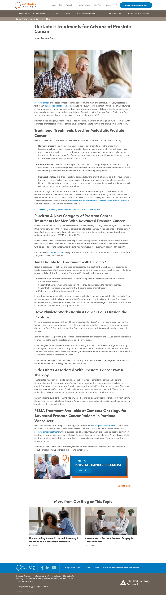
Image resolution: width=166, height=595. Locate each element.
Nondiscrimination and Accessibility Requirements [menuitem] (121, 568)
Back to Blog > (125, 485)
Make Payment (84, 5)
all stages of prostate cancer (105, 425)
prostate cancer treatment (46, 432)
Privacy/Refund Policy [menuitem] (72, 568)
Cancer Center (22, 19)
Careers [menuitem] (96, 568)
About (53, 5)
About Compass (37, 19)
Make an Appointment (136, 5)
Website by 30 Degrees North (25, 592)
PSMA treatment (57, 252)
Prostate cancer (41, 102)
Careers (109, 5)
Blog (60, 5)
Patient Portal (70, 5)
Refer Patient (98, 5)
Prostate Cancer (49, 38)
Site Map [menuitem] (87, 568)
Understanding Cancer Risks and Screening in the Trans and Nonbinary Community (54, 540)
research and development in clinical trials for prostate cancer (98, 200)
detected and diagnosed (55, 105)
